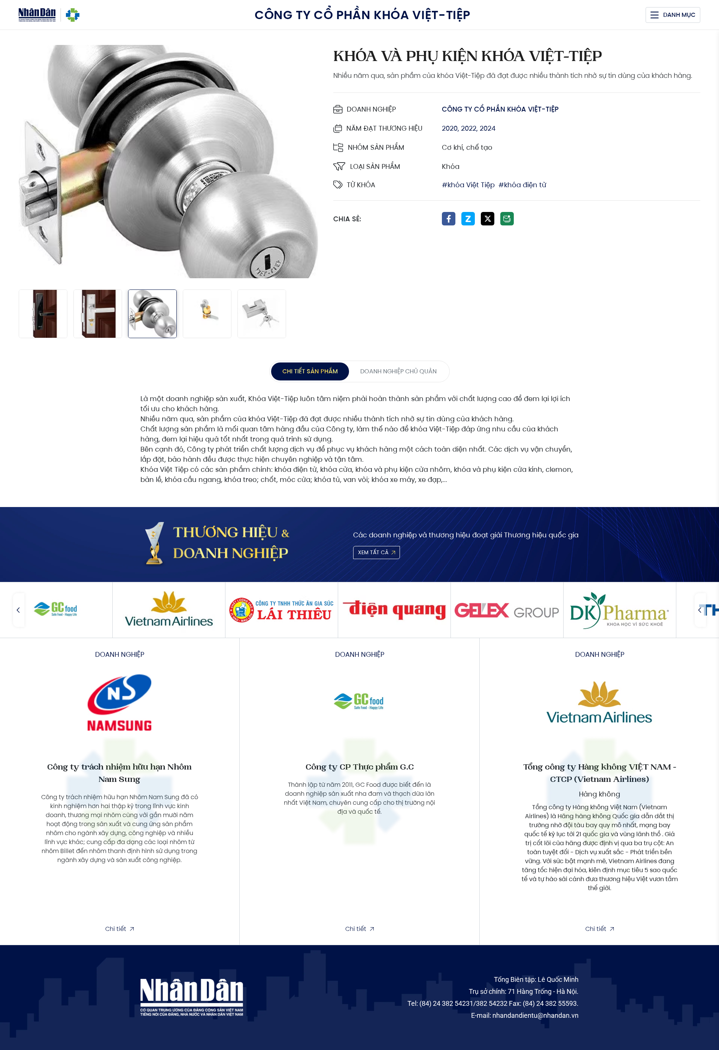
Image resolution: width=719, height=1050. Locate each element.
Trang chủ (72, 15)
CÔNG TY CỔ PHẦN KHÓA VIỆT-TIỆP (500, 109)
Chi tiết (115, 929)
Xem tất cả (373, 552)
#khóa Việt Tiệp (468, 184)
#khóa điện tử (522, 184)
